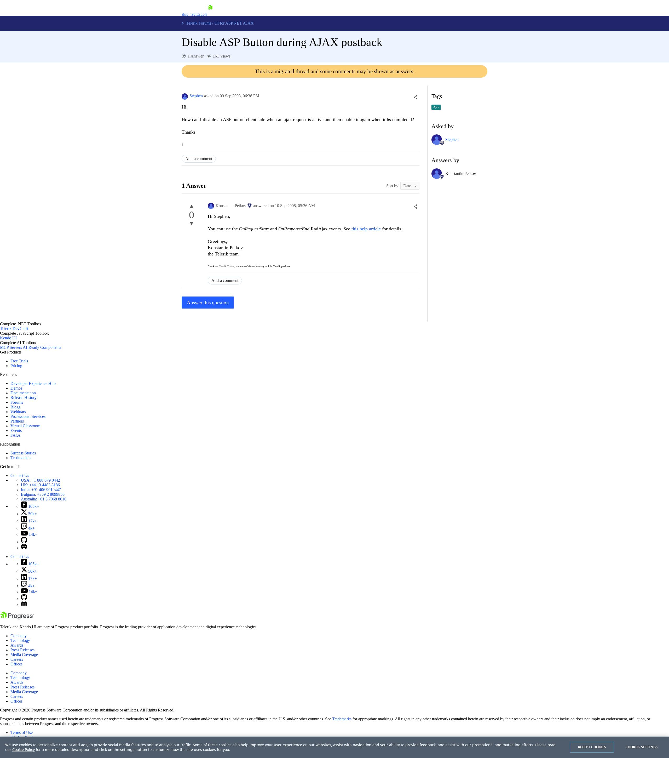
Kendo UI (8, 338)
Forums (16, 402)
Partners (17, 421)
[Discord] (24, 547)
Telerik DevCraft (14, 328)
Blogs (15, 407)
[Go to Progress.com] (17, 618)
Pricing (16, 365)
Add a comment (198, 158)
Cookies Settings (641, 747)
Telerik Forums (198, 23)
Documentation (23, 393)
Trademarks (341, 719)
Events (16, 430)
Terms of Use (21, 732)
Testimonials (20, 457)
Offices (16, 664)
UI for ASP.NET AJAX (234, 23)
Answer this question (208, 302)
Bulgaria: (43, 494)
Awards (16, 645)
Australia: (43, 499)
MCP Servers (11, 347)
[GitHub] (24, 541)
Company (18, 636)
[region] (334, 747)
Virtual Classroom (25, 426)
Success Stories (23, 453)
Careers (16, 659)
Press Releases (22, 650)
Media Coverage (24, 654)
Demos (16, 388)
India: (41, 489)
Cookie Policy (23, 749)
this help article (366, 228)
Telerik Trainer (226, 266)
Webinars (18, 411)
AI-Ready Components (42, 347)
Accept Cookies (592, 747)
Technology (20, 640)
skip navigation (194, 14)
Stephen (196, 96)
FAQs (15, 435)
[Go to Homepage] (210, 14)
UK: (40, 485)
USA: (40, 480)
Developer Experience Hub (33, 383)
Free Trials (19, 361)
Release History (23, 397)
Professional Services (27, 416)
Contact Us (19, 475)
